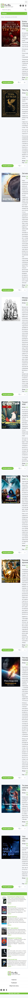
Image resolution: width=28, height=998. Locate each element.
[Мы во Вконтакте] (23, 5)
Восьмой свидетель (12, 916)
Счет (8, 949)
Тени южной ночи (11, 906)
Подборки (14, 983)
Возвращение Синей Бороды (14, 938)
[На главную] (7, 6)
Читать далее (7, 82)
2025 (26, 79)
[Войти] (2, 2)
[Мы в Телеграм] (20, 5)
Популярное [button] (6, 894)
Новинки (14, 980)
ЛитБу (2, 17)
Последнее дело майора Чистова (15, 896)
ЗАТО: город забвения (12, 928)
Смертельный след (12, 959)
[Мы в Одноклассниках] (25, 5)
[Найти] (25, 9)
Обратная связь (14, 986)
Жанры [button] (4, 13)
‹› (9, 903)
